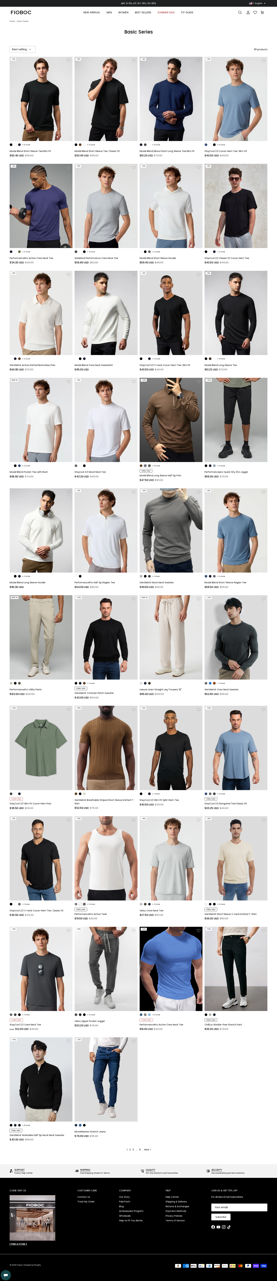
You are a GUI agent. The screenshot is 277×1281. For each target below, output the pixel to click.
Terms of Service (175, 1220)
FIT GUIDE (187, 12)
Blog (121, 1206)
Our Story (124, 1197)
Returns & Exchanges (177, 1206)
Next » (147, 1149)
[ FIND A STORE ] (18, 1244)
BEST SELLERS (143, 12)
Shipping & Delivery (176, 1201)
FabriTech (124, 1201)
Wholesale (125, 1215)
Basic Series (23, 21)
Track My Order (86, 1201)
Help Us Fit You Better (131, 1220)
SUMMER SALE (166, 12)
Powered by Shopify (32, 1265)
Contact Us (83, 1197)
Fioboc (20, 1265)
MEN (109, 12)
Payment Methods (176, 1211)
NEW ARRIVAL (91, 12)
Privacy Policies (174, 1215)
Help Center (172, 1197)
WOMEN (123, 12)
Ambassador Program (131, 1211)
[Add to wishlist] (68, 60)
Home (12, 21)
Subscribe (220, 1217)
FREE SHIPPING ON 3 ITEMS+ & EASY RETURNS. (138, 3)
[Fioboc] (21, 12)
